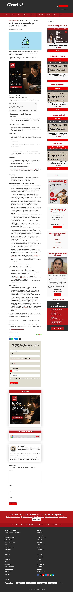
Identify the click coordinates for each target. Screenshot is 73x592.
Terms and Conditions (41, 571)
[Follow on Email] (51, 575)
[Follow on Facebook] (38, 575)
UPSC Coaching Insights (57, 247)
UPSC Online (7, 552)
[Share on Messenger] (15, 339)
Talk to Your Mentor (8, 577)
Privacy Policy (40, 566)
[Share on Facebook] (10, 339)
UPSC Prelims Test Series (10, 547)
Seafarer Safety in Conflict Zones (17, 329)
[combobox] (11, 371)
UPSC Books (7, 554)
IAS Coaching (40, 539)
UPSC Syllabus (8, 549)
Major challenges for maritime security (16, 106)
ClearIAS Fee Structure (41, 537)
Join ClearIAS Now (57, 226)
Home (10, 20)
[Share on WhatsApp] (12, 339)
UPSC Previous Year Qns (9, 566)
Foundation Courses (51, 517)
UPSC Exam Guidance (9, 544)
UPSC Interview (8, 561)
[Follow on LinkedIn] (53, 575)
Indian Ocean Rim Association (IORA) (18, 277)
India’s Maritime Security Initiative (16, 107)
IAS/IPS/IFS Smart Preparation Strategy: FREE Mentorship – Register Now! (23, 110)
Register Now (14, 383)
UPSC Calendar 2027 (9, 571)
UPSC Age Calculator (9, 569)
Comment (11, 470)
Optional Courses (27, 517)
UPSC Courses (57, 245)
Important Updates (41, 549)
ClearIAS (15, 5)
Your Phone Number (14, 368)
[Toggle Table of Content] (35, 103)
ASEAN (25, 307)
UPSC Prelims (7, 556)
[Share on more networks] (20, 339)
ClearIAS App (40, 556)
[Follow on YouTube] (43, 575)
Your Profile (12, 353)
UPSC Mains (7, 559)
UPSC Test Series (58, 242)
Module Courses (39, 517)
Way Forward (12, 109)
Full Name (12, 348)
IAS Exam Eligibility (8, 539)
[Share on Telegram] (17, 339)
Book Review (39, 554)
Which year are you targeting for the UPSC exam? (20, 358)
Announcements (40, 552)
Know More (58, 294)
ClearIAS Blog (40, 547)
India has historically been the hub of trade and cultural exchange (23, 169)
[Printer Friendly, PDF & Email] (38, 334)
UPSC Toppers (7, 564)
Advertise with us (40, 564)
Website (10, 497)
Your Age (12, 363)
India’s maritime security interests (16, 105)
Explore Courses (36, 519)
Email (10, 491)
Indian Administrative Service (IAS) (11, 534)
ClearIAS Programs (41, 534)
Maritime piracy (26, 263)
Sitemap (39, 559)
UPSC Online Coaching (41, 544)
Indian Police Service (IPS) (10, 537)
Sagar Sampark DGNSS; (18, 263)
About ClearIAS (40, 532)
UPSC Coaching (57, 239)
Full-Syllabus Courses (13, 517)
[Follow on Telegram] (46, 575)
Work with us (39, 561)
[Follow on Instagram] (48, 575)
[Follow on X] (41, 575)
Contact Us (7, 579)
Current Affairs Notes (15, 20)
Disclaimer (39, 569)
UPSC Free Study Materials (10, 542)
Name (10, 485)
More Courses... (57, 175)
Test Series (63, 517)
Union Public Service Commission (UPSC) (13, 532)
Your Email (12, 373)
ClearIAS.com (35, 589)
